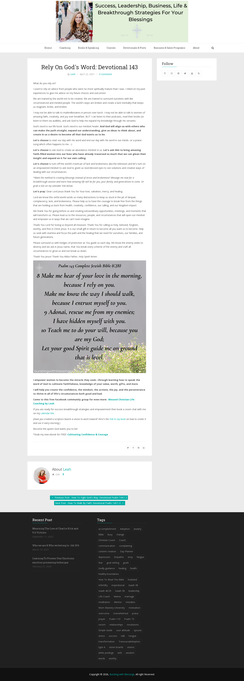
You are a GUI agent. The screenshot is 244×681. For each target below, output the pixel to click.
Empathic (119, 557)
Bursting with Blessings (122, 674)
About (196, 47)
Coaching (64, 47)
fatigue (140, 557)
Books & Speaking (88, 47)
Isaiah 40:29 (104, 590)
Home (48, 47)
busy (110, 534)
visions (130, 647)
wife (120, 652)
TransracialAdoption (129, 641)
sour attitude (123, 630)
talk (123, 635)
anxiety (137, 528)
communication (106, 545)
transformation (106, 641)
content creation (107, 551)
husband (132, 579)
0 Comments (105, 74)
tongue (132, 635)
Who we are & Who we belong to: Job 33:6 (55, 545)
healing (122, 568)
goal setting (113, 562)
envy (130, 557)
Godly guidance (106, 568)
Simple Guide (105, 630)
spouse (138, 630)
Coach (122, 540)
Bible (101, 534)
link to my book (118, 419)
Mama (117, 596)
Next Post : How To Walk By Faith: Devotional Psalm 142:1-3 (88, 503)
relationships (116, 624)
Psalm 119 (114, 619)
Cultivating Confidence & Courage (87, 434)
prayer (101, 619)
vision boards (116, 647)
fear (100, 562)
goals (126, 562)
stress (101, 635)
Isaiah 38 (133, 585)
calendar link (47, 413)
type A (101, 647)
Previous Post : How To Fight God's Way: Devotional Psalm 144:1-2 (90, 497)
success (113, 635)
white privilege (106, 652)
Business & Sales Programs (169, 47)
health (133, 568)
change (120, 534)
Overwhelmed (120, 613)
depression (104, 557)
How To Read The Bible (111, 579)
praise (135, 613)
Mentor (118, 602)
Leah (72, 74)
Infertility (103, 585)
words (101, 658)
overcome (103, 613)
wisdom (130, 652)
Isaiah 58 (120, 590)
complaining (125, 545)
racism (102, 624)
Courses (111, 47)
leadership (133, 590)
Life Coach (104, 596)
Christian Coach (106, 540)
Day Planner (126, 551)
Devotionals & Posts (134, 47)
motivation (134, 607)
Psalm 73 (129, 619)
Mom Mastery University (111, 607)
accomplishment (107, 528)
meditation (104, 602)
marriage (129, 596)
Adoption (125, 528)
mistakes (130, 602)
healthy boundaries (108, 573)
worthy (112, 658)
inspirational (118, 585)
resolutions (133, 624)
